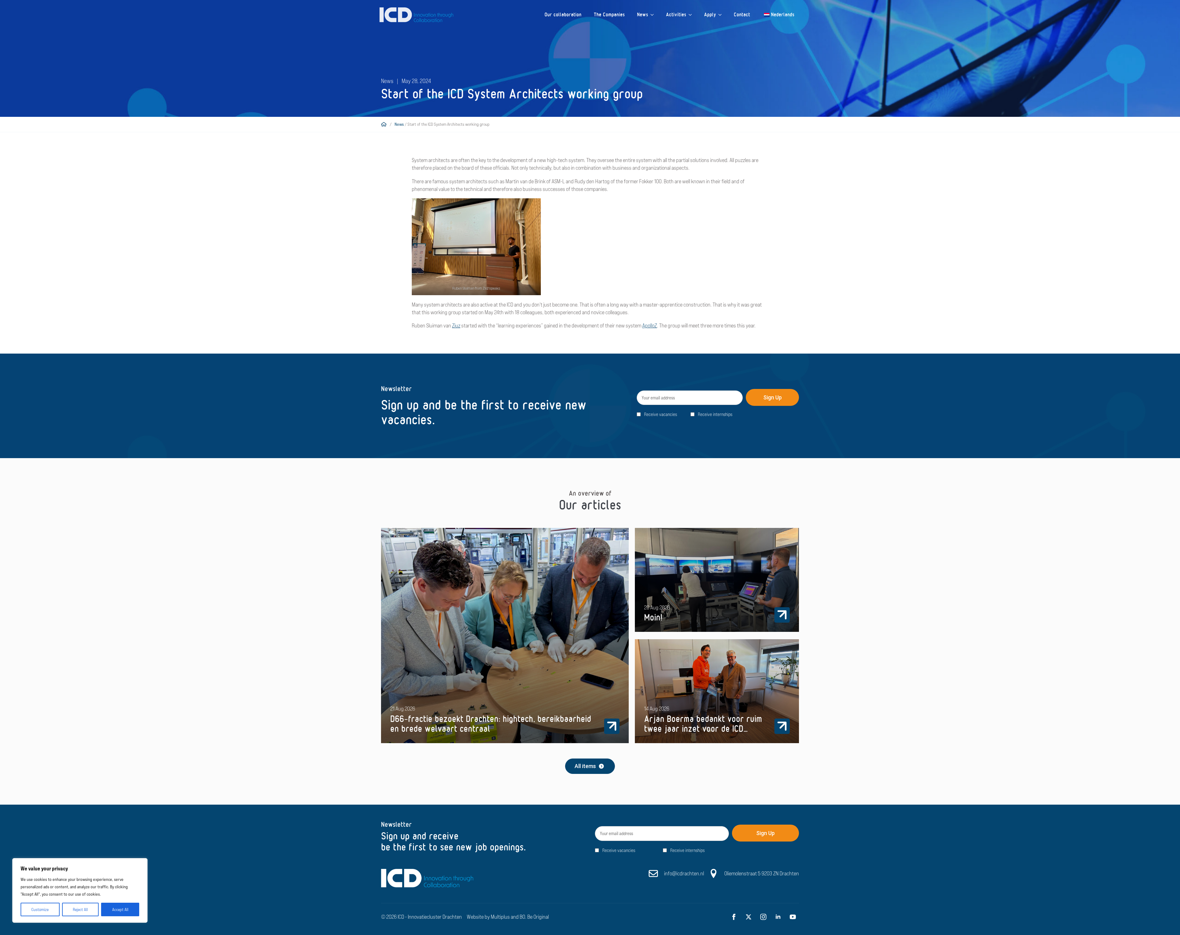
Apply (710, 14)
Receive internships (715, 414)
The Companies (609, 14)
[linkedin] (778, 917)
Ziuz (456, 325)
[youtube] (793, 917)
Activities (676, 14)
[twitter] (748, 917)
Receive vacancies (660, 414)
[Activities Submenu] (692, 14)
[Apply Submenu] (722, 14)
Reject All (80, 909)
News (642, 14)
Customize (40, 909)
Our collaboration (563, 14)
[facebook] (734, 917)
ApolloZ (649, 325)
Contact (742, 14)
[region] (80, 890)
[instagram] (763, 917)
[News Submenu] (654, 14)
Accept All (120, 909)
